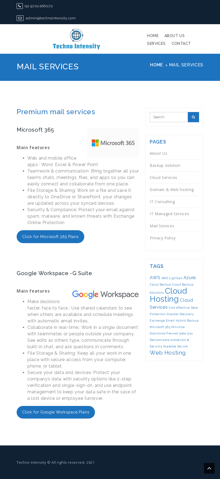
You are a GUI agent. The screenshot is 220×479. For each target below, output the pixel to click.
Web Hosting (168, 352)
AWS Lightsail (172, 278)
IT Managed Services (169, 213)
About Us (174, 36)
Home (153, 36)
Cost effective (179, 307)
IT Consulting (162, 201)
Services (156, 43)
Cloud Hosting (168, 295)
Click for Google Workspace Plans (55, 412)
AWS (155, 277)
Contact (181, 43)
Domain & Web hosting (172, 189)
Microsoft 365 (160, 327)
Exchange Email (162, 320)
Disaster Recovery (180, 314)
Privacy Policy (163, 237)
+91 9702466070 (38, 6)
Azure (190, 277)
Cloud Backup (160, 284)
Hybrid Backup (187, 320)
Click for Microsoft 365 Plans (50, 236)
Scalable (169, 346)
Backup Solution (165, 165)
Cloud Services (163, 177)
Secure (182, 346)
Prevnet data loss (179, 333)
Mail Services (162, 225)
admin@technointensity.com (50, 18)
